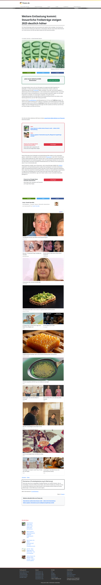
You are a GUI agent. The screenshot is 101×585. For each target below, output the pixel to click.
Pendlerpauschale (23, 576)
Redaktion (53, 574)
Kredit (57, 6)
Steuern (40, 38)
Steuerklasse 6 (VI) (39, 578)
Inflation (60, 165)
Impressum (69, 571)
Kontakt (52, 573)
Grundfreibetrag (32, 100)
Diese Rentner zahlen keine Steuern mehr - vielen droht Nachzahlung (45, 129)
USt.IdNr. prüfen (23, 577)
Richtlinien (53, 576)
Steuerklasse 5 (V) (39, 577)
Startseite (24, 477)
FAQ (52, 571)
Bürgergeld (48, 157)
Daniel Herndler (35, 38)
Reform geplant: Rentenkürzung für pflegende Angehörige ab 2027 (46, 135)
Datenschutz (69, 573)
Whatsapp (29, 72)
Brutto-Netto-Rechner (25, 6)
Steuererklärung (77, 6)
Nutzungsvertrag (70, 576)
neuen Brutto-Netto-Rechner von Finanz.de (54, 118)
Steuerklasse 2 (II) (39, 573)
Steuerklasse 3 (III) (39, 574)
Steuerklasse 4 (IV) (39, 576)
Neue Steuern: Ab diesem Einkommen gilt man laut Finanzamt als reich (31, 543)
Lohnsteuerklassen (24, 574)
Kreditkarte (66, 6)
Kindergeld (36, 90)
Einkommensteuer (38, 6)
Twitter (43, 72)
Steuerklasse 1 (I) (39, 571)
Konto (49, 6)
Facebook (57, 72)
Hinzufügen (53, 144)
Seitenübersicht (54, 577)
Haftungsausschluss (71, 574)
